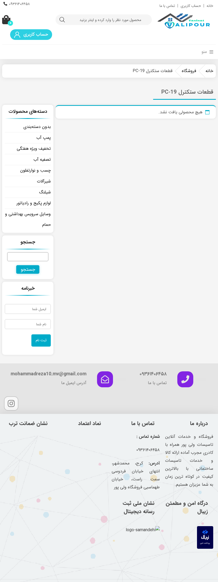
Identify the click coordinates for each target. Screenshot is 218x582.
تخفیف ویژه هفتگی (34, 148)
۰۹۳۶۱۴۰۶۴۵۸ (19, 4)
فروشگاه (189, 71)
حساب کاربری (191, 6)
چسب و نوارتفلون (35, 170)
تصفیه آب (42, 159)
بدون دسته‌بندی (37, 126)
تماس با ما (167, 6)
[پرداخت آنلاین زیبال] (205, 547)
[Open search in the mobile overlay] (104, 19)
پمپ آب (43, 137)
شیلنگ (45, 192)
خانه (210, 6)
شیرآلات (44, 181)
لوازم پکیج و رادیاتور (33, 203)
